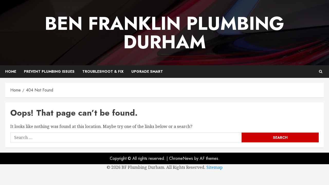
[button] (320, 72)
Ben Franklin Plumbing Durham (164, 32)
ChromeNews (181, 158)
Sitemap (214, 167)
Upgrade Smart (147, 71)
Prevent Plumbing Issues (49, 71)
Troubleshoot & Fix (103, 71)
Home (10, 71)
